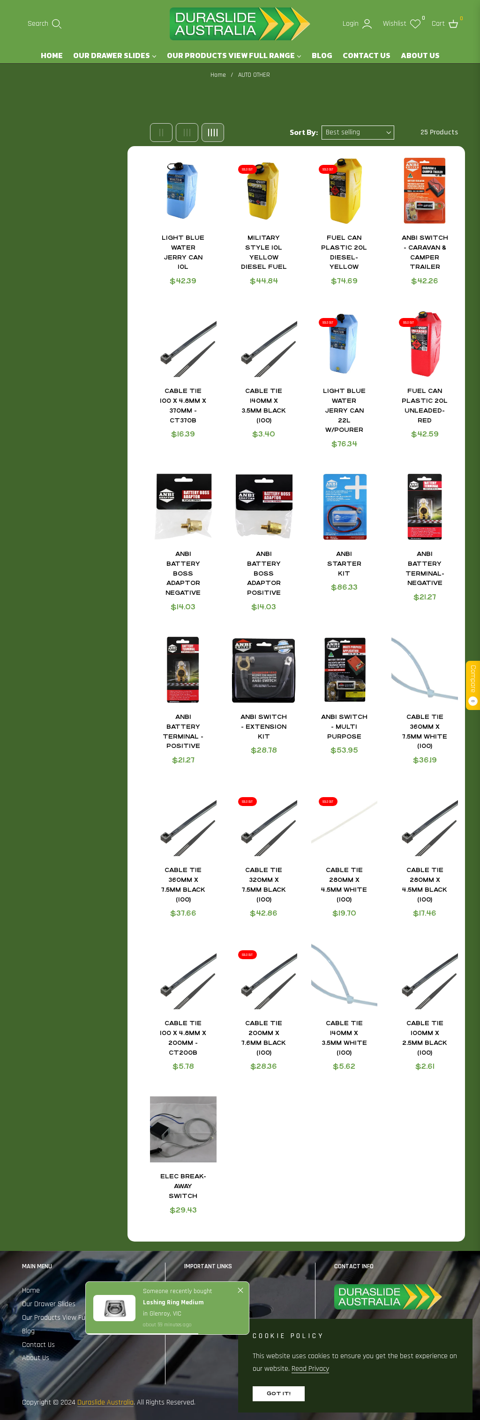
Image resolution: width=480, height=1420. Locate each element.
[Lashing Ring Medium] (114, 1308)
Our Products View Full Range (65, 1318)
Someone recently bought (177, 1291)
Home (218, 75)
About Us (35, 1358)
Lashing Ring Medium (173, 1302)
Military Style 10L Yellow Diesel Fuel (264, 252)
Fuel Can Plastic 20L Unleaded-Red (425, 405)
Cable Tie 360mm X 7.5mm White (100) (424, 731)
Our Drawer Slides (48, 1304)
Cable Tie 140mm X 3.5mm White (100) (344, 1038)
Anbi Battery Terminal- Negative (424, 568)
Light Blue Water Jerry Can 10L (183, 252)
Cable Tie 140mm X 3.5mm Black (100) (263, 405)
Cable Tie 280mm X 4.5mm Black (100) (424, 884)
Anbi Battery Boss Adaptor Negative (183, 573)
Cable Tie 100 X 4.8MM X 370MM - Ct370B (183, 405)
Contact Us (38, 1345)
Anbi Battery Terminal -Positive (183, 731)
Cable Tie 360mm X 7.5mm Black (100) (183, 884)
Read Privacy (310, 1369)
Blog (28, 1331)
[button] (44, 24)
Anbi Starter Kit (344, 564)
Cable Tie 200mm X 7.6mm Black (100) (263, 1038)
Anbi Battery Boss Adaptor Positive (264, 573)
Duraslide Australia (105, 1402)
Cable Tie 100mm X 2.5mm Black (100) (424, 1038)
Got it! (279, 1393)
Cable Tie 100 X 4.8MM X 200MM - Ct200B (183, 1038)
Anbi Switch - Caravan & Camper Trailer (425, 252)
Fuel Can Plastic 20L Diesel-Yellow (344, 252)
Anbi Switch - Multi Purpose (344, 727)
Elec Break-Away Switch (183, 1186)
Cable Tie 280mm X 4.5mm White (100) (344, 884)
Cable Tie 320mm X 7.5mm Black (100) (264, 884)
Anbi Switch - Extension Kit (263, 727)
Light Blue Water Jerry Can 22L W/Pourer (344, 410)
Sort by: (304, 132)
